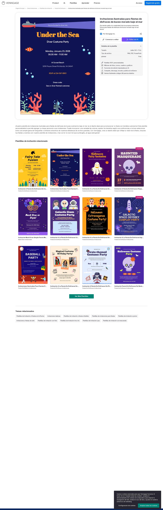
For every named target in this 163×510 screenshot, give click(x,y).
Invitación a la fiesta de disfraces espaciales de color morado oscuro (129, 237)
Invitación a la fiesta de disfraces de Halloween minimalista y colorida (97, 237)
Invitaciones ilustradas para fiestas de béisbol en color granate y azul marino (33, 286)
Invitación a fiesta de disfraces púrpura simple (129, 189)
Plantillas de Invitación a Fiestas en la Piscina (30, 316)
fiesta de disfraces (60, 8)
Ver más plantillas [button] (81, 296)
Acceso (139, 3)
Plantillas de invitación (46, 8)
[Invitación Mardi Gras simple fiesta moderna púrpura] (33, 216)
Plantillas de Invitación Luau (91, 320)
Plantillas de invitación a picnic (127, 316)
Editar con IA (133, 39)
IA (64, 3)
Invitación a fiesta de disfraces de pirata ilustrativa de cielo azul (97, 286)
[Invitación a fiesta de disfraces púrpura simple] (129, 168)
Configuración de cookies (126, 505)
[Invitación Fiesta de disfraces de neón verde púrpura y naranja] (129, 265)
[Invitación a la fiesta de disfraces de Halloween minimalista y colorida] (97, 216)
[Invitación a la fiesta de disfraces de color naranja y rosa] (65, 265)
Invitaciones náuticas (54, 316)
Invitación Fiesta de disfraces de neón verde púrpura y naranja (129, 286)
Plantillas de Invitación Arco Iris (69, 320)
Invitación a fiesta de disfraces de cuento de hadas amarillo (33, 189)
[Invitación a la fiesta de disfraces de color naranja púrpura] (97, 168)
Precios (97, 3)
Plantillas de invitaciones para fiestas (103, 316)
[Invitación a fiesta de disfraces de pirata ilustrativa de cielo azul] (97, 265)
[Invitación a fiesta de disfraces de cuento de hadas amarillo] (33, 168)
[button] (110, 39)
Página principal (20, 8)
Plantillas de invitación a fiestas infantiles (76, 316)
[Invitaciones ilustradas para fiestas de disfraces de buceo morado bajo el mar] (65, 168)
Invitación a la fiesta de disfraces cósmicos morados (65, 237)
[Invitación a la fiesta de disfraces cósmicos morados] (65, 216)
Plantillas (73, 3)
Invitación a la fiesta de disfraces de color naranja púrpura (97, 189)
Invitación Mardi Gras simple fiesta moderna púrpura (33, 237)
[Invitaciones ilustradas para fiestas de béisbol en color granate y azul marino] (33, 265)
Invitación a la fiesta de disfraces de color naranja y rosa (65, 286)
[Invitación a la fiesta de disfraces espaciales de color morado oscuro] (129, 216)
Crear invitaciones (32, 8)
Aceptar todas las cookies (148, 505)
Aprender (85, 3)
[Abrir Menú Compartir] (141, 34)
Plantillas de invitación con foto (47, 320)
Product (55, 3)
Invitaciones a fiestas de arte (25, 320)
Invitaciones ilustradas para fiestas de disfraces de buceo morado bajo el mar (65, 189)
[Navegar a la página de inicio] (10, 3)
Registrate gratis (153, 3)
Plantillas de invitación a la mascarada (114, 320)
